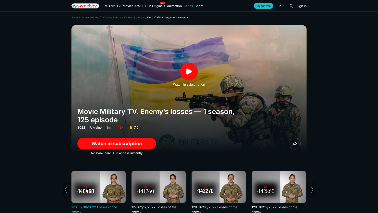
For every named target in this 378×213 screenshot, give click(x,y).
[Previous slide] (66, 190)
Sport (199, 6)
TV (105, 6)
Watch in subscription (116, 143)
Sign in (301, 6)
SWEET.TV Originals (150, 6)
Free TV (115, 6)
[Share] (295, 143)
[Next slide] (312, 190)
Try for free (263, 5)
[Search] (291, 6)
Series (188, 6)
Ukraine (96, 127)
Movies (128, 6)
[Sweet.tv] (85, 5)
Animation (174, 6)
